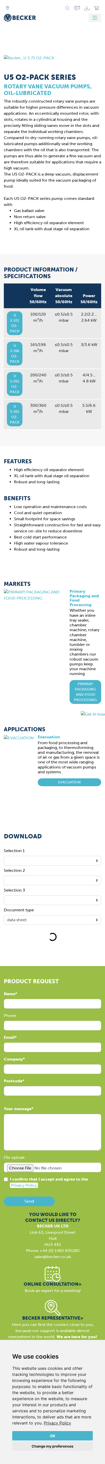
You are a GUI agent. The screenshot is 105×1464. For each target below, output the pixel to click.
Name (9, 993)
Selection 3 (14, 890)
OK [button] (52, 1436)
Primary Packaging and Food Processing (84, 598)
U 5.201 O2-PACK (14, 384)
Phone (10, 1015)
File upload (14, 1157)
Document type (19, 910)
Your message (17, 1108)
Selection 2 (14, 870)
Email (9, 1037)
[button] (85, 692)
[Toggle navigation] (94, 17)
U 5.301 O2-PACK (14, 414)
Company (13, 1059)
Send (29, 1201)
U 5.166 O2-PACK (14, 353)
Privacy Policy (57, 1423)
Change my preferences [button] (52, 1446)
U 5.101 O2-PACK (14, 323)
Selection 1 (14, 850)
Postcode (13, 1080)
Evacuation (49, 737)
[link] (57, 1423)
